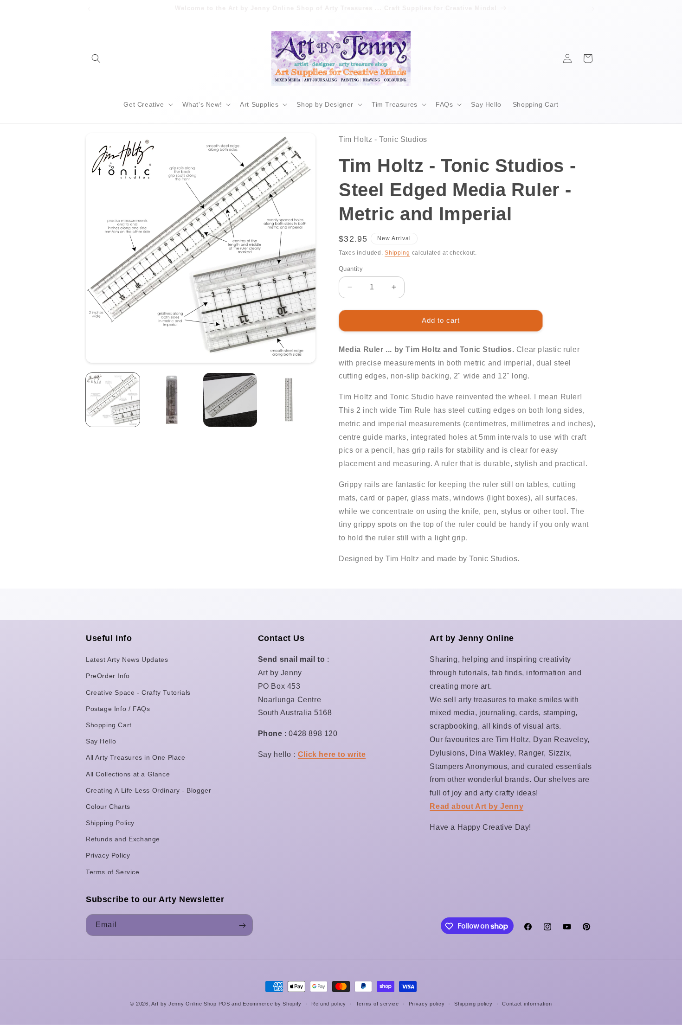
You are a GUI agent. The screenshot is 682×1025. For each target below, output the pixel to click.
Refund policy (328, 1003)
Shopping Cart (109, 725)
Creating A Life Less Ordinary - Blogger (148, 790)
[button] (96, 58)
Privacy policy (427, 1003)
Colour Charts (108, 806)
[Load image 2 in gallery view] (171, 400)
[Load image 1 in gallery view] (113, 400)
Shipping (397, 253)
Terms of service (377, 1003)
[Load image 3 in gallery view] (230, 400)
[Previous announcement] (89, 9)
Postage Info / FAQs (118, 708)
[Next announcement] (593, 9)
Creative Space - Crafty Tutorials (138, 692)
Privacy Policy (108, 855)
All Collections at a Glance (128, 774)
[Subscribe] (242, 925)
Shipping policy (473, 1003)
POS (224, 1003)
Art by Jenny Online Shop (184, 1003)
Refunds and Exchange (123, 839)
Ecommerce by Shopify (272, 1003)
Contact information (527, 1003)
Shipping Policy (110, 822)
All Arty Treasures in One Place (136, 758)
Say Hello (101, 741)
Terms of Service (113, 872)
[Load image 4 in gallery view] (288, 400)
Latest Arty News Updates (127, 660)
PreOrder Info (108, 676)
